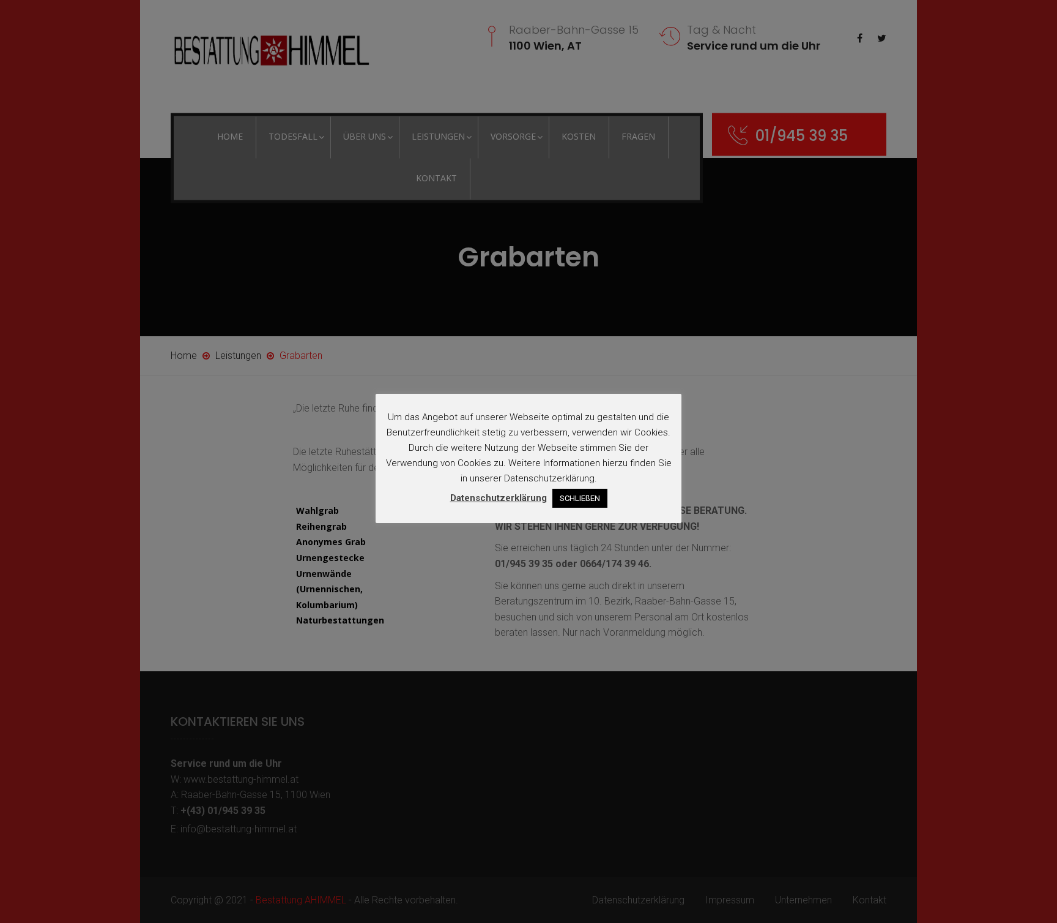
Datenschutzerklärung (498, 497)
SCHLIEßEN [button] (580, 498)
